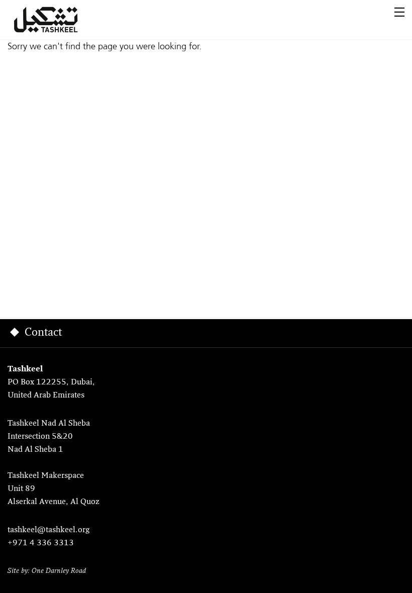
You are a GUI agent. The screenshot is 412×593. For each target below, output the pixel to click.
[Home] (58, 19)
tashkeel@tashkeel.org (48, 530)
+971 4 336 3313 (41, 543)
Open (399, 12)
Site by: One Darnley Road (47, 571)
